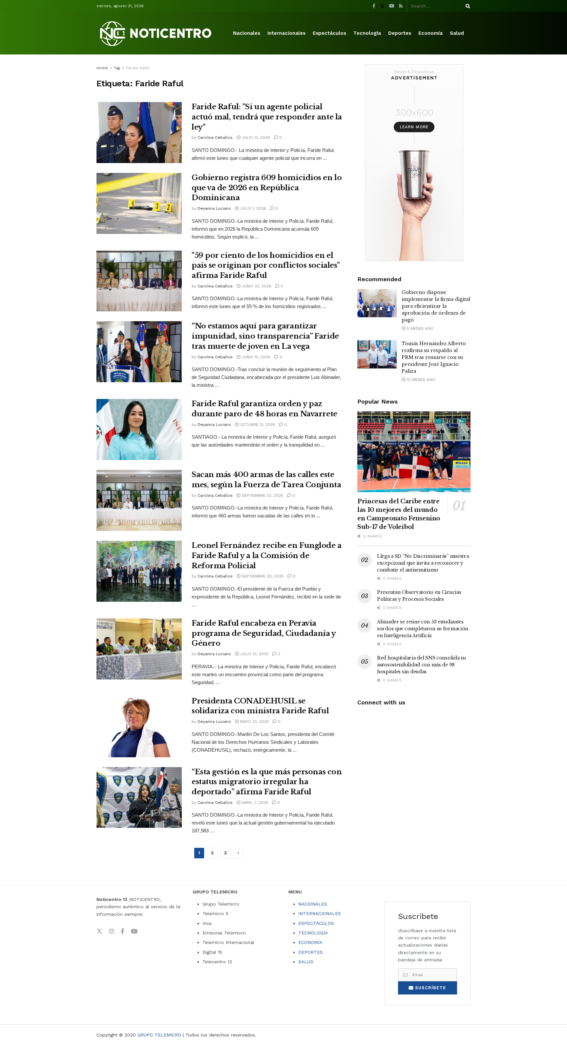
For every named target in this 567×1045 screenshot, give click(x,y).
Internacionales (286, 33)
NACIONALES (312, 904)
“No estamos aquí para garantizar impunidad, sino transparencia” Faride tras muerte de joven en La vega (265, 336)
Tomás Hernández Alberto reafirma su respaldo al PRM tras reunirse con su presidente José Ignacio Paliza (434, 357)
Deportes (399, 33)
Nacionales (246, 33)
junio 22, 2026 (256, 286)
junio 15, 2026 (255, 357)
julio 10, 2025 (253, 654)
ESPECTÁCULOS (316, 923)
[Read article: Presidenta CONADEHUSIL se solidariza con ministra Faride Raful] (139, 726)
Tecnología (367, 33)
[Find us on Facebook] (373, 6)
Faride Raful (138, 68)
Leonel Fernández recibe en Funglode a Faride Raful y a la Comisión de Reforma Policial (267, 555)
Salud (457, 33)
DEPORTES (310, 952)
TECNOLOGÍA (313, 932)
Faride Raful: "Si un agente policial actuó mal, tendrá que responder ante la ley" (267, 117)
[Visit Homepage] (156, 33)
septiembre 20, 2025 (262, 576)
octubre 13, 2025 (257, 424)
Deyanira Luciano (214, 208)
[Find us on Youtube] (391, 6)
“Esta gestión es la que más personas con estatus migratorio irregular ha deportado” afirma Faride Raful (267, 782)
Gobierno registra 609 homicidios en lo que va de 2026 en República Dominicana (267, 187)
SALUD (305, 961)
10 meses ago (420, 379)
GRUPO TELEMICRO (159, 1034)
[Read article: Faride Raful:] (139, 132)
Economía (430, 33)
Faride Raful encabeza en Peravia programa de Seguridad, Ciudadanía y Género (264, 633)
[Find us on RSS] (401, 6)
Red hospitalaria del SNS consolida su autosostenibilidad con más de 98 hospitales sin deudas (421, 665)
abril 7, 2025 (254, 802)
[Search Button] (466, 6)
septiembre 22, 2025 (262, 495)
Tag (117, 68)
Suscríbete (429, 987)
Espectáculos (329, 33)
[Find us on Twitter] (382, 6)
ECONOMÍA (310, 942)
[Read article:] (139, 281)
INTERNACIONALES (319, 913)
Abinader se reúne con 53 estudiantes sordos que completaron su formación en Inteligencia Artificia (422, 628)
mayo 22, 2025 (254, 721)
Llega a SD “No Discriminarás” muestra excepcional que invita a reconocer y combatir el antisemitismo (423, 563)
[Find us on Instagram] (111, 931)
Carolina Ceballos (215, 137)
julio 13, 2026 (255, 137)
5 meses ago (419, 328)
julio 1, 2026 (252, 208)
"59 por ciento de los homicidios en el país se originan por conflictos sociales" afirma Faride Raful (266, 265)
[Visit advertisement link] (414, 162)
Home (102, 68)
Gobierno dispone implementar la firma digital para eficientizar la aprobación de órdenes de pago (436, 306)
